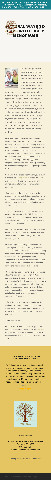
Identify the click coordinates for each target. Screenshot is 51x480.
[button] (37, 28)
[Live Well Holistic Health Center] (11, 27)
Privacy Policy (15, 459)
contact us (41, 329)
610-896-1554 (37, 7)
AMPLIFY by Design (29, 477)
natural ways (22, 178)
